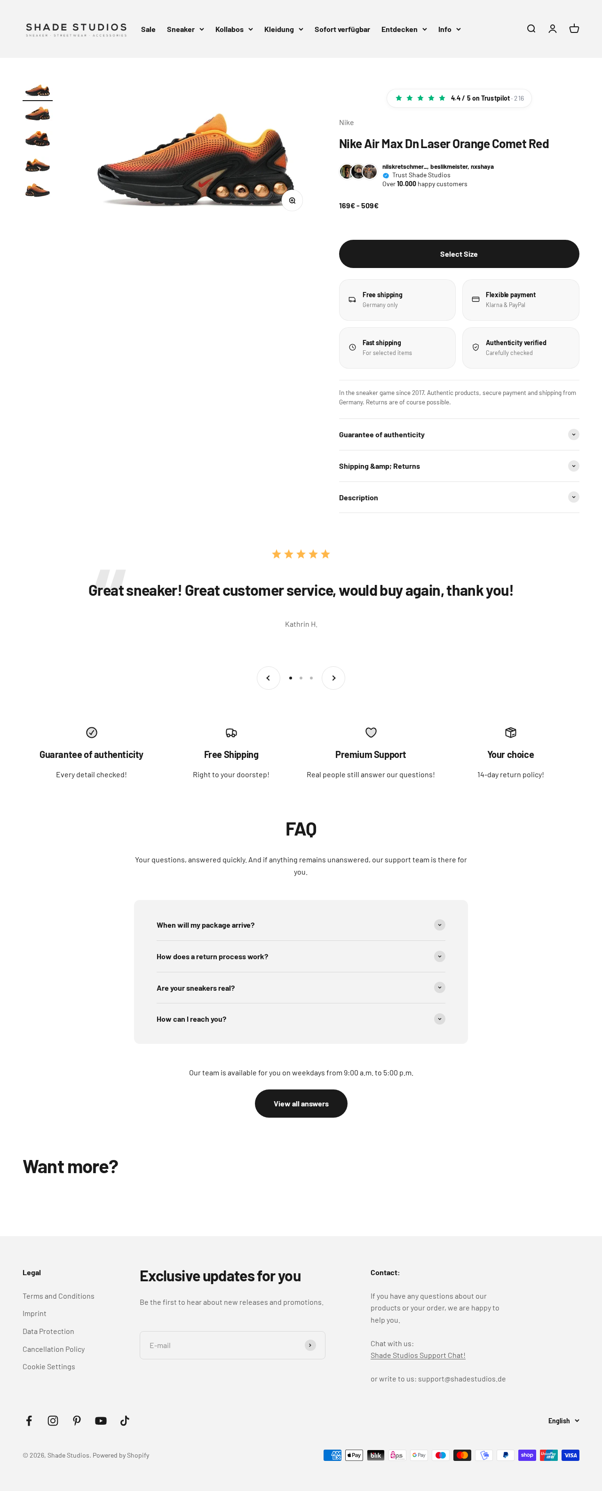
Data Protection (48, 1330)
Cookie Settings (49, 1366)
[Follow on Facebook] (29, 1420)
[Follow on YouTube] (101, 1420)
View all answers (301, 1103)
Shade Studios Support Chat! (418, 1354)
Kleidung (279, 28)
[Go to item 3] (38, 141)
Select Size (459, 253)
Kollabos (229, 28)
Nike (346, 122)
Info (445, 28)
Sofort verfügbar (342, 28)
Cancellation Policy (54, 1348)
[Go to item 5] (38, 192)
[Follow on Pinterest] (77, 1420)
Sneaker (181, 28)
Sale (148, 28)
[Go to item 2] (38, 116)
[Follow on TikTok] (125, 1420)
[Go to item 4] (38, 167)
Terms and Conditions (59, 1295)
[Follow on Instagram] (53, 1420)
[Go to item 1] (38, 90)
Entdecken (399, 28)
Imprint (35, 1313)
